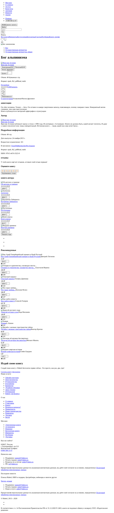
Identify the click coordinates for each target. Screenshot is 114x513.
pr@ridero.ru (13, 464)
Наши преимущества (13, 411)
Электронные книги (13, 425)
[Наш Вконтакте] (6, 502)
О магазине (9, 403)
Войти (4, 27)
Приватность (10, 409)
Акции (8, 15)
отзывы (10, 99)
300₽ (3, 197)
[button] (57, 32)
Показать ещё (6, 234)
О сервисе (9, 5)
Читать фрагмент (7, 70)
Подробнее (5, 85)
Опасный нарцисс (8, 279)
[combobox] (57, 29)
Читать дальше (6, 481)
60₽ (3, 223)
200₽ (3, 272)
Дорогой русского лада (9, 312)
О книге (4, 99)
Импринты (13, 37)
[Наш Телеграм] (6, 504)
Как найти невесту (8, 301)
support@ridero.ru (21, 458)
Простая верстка (11, 380)
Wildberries (19, 146)
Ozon (13, 146)
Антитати (4, 193)
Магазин (8, 3)
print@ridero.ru (22, 460)
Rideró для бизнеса (12, 394)
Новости (8, 13)
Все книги (5, 37)
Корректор (9, 386)
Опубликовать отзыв (9, 173)
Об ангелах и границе (9, 184)
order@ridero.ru (27, 462)
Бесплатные (31, 37)
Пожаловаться (7, 96)
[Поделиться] (3, 93)
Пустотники (5, 210)
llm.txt (7, 417)
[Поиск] (3, 32)
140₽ (3, 188)
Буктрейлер (9, 384)
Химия (3, 323)
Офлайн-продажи (12, 378)
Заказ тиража (10, 390)
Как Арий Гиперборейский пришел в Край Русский (20, 256)
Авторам (8, 11)
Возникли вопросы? (13, 407)
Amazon (32, 146)
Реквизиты (9, 413)
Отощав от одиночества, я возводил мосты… (18, 268)
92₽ (3, 345)
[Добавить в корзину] (9, 73)
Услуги (8, 7)
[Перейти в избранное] (2, 40)
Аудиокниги (10, 427)
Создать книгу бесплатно (10, 372)
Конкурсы (9, 9)
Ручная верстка (11, 382)
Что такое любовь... (8, 290)
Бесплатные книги (12, 431)
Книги (7, 405)
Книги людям (54, 37)
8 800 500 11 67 (6, 450)
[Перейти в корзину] (5, 40)
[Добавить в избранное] (3, 89)
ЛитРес (26, 146)
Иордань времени (7, 228)
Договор (8, 415)
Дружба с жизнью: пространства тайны (16, 329)
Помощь (8, 18)
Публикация (10, 392)
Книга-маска (6, 219)
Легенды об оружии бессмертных (13, 340)
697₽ (3, 306)
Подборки (45, 37)
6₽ (3, 356)
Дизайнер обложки (12, 388)
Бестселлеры (22, 37)
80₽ (3, 334)
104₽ (3, 206)
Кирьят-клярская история (10, 351)
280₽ (3, 295)
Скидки (39, 37)
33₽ (3, 261)
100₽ (3, 283)
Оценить (14, 87)
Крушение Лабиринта (9, 201)
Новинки (8, 429)
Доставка (8, 437)
